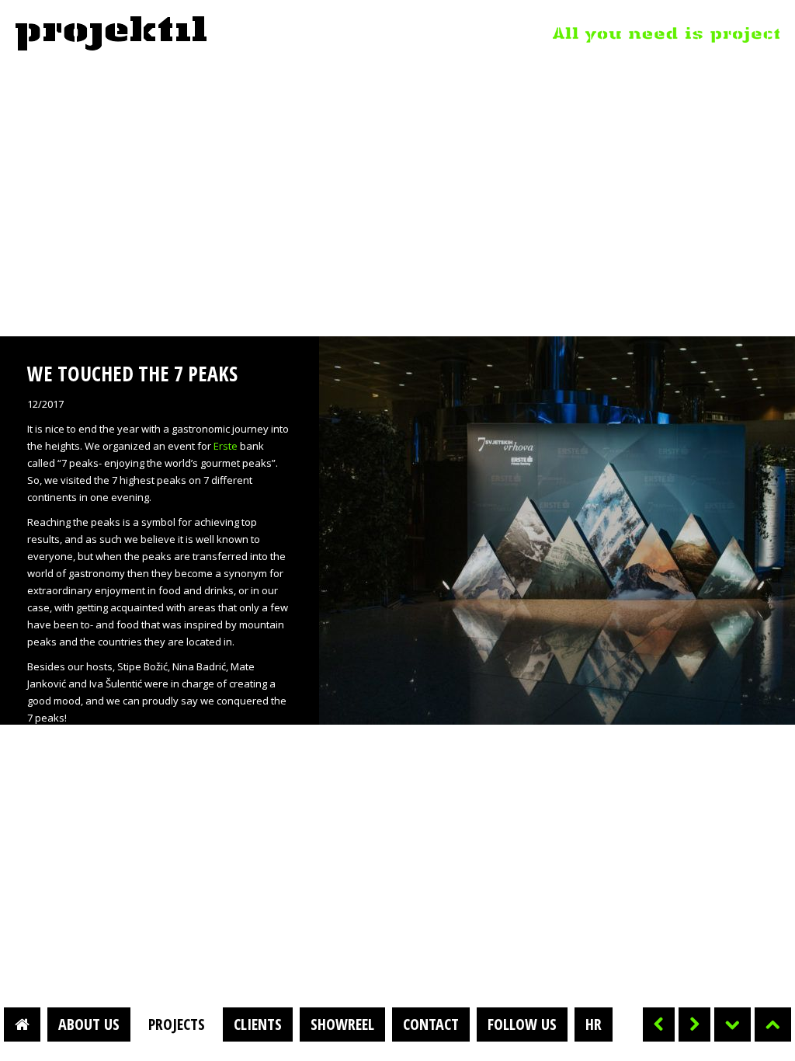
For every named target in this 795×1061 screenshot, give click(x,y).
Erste (226, 446)
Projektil (111, 34)
